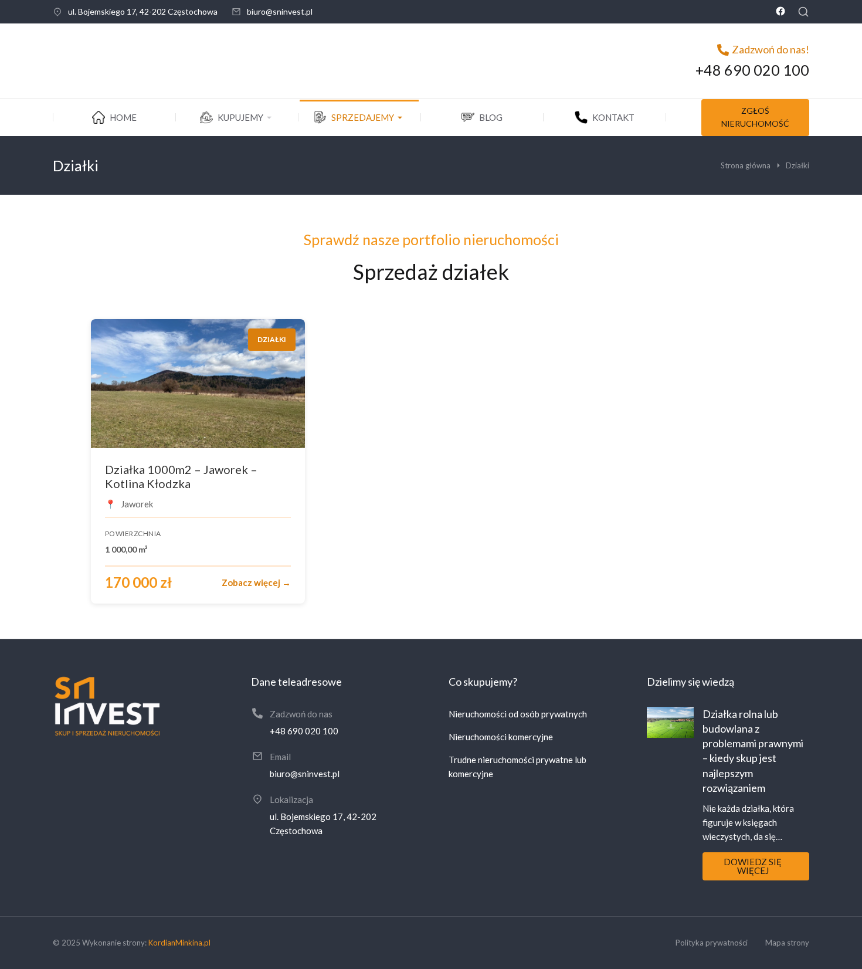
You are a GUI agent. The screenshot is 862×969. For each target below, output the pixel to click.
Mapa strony (787, 942)
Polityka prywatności (712, 942)
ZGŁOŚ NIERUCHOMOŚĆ (755, 117)
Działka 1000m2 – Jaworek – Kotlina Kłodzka (181, 476)
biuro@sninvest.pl (280, 11)
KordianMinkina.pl (179, 942)
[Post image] (670, 722)
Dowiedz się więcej (753, 866)
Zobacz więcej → (256, 582)
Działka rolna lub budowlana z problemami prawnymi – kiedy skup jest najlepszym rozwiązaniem (753, 750)
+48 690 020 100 (752, 70)
